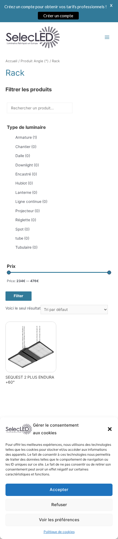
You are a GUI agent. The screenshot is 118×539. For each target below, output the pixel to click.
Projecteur (27, 211)
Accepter (59, 489)
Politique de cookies (59, 532)
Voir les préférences (59, 519)
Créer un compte (58, 15)
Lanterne (26, 192)
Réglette (25, 220)
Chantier (25, 146)
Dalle (22, 156)
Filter (18, 296)
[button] (110, 429)
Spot (22, 229)
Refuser (59, 504)
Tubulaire (26, 247)
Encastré (26, 174)
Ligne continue (31, 201)
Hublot (24, 183)
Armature (26, 137)
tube (22, 238)
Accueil (11, 61)
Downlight (27, 165)
